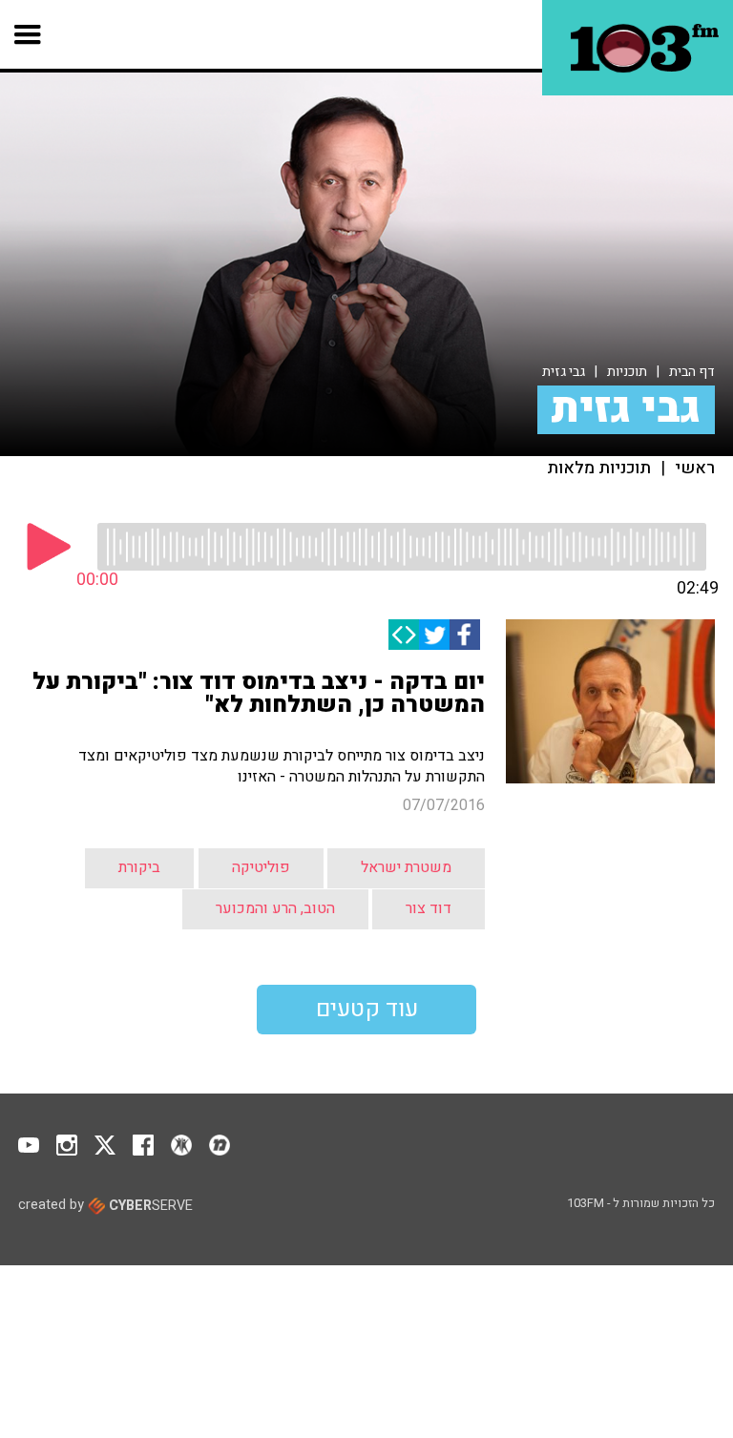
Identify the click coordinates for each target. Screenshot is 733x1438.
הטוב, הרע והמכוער (275, 908)
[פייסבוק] (465, 634)
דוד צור (428, 908)
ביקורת (139, 867)
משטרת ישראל (406, 867)
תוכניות (627, 372)
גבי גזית (563, 372)
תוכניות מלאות (599, 468)
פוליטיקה (261, 867)
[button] (28, 34)
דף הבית (692, 372)
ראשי (695, 468)
